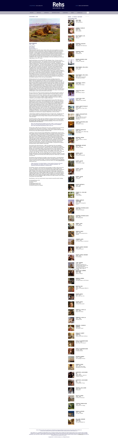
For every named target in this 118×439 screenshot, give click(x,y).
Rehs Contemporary (83, 5)
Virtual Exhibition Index (72, 18)
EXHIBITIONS (65, 12)
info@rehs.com (80, 434)
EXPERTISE (46, 12)
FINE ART (31, 12)
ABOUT (72, 12)
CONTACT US (79, 12)
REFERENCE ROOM (55, 12)
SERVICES (39, 12)
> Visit (76, 5)
